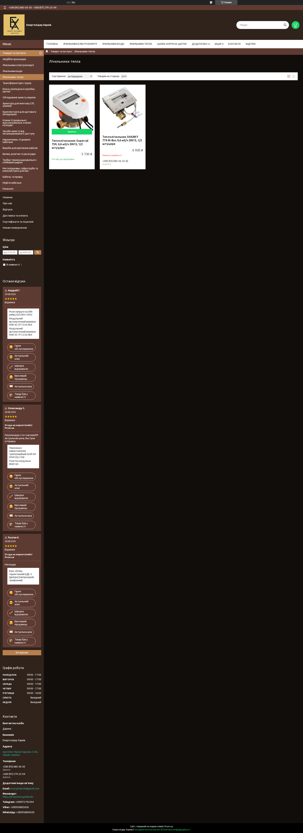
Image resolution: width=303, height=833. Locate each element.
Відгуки (7, 209)
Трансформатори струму (17, 83)
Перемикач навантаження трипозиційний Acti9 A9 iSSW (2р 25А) (22, 453)
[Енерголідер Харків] (14, 24)
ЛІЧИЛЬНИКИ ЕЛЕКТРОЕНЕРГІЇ (80, 43)
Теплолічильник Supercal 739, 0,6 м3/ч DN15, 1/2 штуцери (70, 144)
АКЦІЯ (217, 43)
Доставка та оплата (15, 215)
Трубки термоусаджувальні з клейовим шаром (19, 161)
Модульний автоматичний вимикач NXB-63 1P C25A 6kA (22, 331)
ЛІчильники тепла (13, 77)
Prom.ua (168, 826)
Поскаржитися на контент (147, 829)
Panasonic (8, 188)
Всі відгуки (22, 652)
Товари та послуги (61, 51)
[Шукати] (285, 25)
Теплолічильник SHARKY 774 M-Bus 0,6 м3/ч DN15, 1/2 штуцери (122, 140)
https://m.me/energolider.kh (18, 796)
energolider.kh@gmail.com (24, 788)
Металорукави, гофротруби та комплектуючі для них (20, 169)
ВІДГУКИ (250, 43)
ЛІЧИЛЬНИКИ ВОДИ (113, 43)
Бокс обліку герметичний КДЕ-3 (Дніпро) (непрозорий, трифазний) (21, 576)
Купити (72, 131)
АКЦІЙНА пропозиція (14, 59)
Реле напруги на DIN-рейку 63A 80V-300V (21, 313)
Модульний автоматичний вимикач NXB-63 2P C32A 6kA (22, 321)
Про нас (7, 203)
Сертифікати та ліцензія (18, 221)
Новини (7, 197)
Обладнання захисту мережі (19, 97)
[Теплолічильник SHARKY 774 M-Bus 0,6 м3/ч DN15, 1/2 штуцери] (122, 107)
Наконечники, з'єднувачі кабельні (16, 140)
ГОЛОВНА (52, 43)
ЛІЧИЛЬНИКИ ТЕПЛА (140, 43)
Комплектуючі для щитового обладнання (19, 113)
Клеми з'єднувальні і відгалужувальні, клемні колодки (17, 123)
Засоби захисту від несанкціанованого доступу (19, 132)
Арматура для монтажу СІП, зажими (19, 104)
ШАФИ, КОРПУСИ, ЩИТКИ (172, 43)
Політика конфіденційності (176, 829)
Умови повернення (15, 227)
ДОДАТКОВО (199, 43)
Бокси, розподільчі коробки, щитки (19, 90)
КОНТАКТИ (234, 43)
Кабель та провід (13, 176)
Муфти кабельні (12, 182)
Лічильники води (12, 71)
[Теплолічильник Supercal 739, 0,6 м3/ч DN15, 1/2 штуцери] (72, 107)
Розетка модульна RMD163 (20, 462)
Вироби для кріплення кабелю (20, 148)
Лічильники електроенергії (18, 65)
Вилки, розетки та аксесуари (19, 154)
